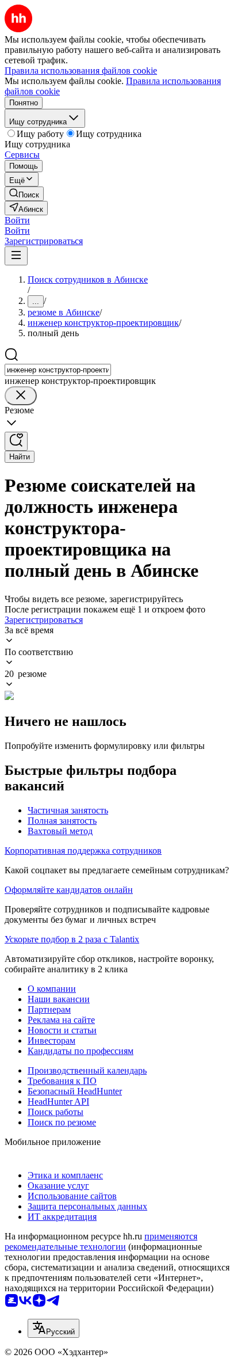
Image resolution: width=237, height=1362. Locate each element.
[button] (17, 220)
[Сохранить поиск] (16, 441)
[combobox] (58, 370)
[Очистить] (21, 395)
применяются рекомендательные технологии (101, 1241)
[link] (24, 194)
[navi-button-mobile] (16, 255)
